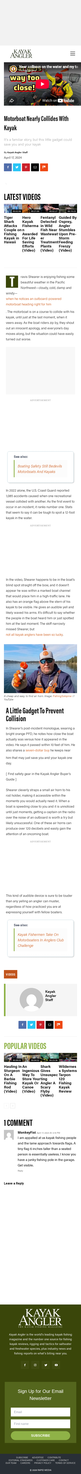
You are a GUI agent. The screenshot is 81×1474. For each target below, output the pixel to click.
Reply (20, 1170)
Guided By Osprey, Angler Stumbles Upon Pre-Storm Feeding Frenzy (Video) (68, 234)
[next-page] (12, 1105)
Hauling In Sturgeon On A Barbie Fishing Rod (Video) (13, 1079)
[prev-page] (6, 1105)
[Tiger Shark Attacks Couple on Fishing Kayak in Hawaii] (13, 208)
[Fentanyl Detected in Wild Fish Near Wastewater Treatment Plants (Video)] (49, 208)
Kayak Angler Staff (17, 152)
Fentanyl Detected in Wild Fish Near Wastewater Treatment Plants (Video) (49, 234)
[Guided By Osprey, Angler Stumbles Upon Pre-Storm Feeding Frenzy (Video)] (68, 208)
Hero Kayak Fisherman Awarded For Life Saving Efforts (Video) (30, 234)
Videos (10, 974)
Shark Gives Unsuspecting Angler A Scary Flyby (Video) (49, 1081)
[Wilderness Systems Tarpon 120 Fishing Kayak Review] (68, 1057)
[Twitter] (17, 167)
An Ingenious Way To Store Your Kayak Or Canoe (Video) (31, 1079)
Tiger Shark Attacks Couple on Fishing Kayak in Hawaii (13, 230)
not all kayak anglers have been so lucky (34, 634)
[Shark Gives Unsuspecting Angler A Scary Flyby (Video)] (49, 1057)
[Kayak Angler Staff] (31, 999)
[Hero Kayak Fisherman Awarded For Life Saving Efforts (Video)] (31, 208)
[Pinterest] (26, 167)
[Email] (35, 167)
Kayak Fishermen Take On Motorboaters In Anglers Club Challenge (41, 940)
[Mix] (44, 167)
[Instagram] (35, 1365)
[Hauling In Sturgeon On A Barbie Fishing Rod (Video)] (13, 1057)
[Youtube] (56, 1365)
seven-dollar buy (38, 750)
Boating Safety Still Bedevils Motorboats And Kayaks (40, 468)
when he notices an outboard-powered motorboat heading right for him (34, 301)
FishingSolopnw (62, 696)
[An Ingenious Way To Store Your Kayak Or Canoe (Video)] (31, 1057)
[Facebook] (8, 167)
